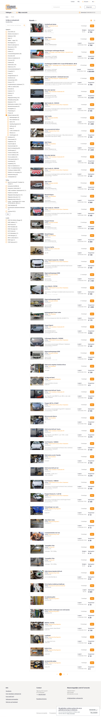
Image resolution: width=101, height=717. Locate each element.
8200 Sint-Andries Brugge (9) (15, 220)
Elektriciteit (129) (12, 64)
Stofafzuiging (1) (12, 150)
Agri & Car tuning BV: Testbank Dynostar (57, 78)
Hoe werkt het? (10, 696)
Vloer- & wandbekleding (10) (15, 168)
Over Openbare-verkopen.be (13, 694)
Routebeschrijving (41, 699)
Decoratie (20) (11, 56)
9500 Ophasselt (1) (12, 242)
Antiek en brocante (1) (13, 34)
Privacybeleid (52, 713)
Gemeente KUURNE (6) (13, 186)
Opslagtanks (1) (12, 108)
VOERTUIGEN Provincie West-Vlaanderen (58, 104)
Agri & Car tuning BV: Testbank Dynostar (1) (16, 183)
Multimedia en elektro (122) (14, 104)
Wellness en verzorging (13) (15, 172)
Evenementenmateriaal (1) (14, 69)
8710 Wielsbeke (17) (13, 233)
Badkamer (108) (12, 36)
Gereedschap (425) (12, 80)
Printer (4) (10, 113)
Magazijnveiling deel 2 (53, 521)
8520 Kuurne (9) (12, 224)
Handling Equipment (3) (15, 124)
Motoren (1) (12, 132)
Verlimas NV (51, 547)
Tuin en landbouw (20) (13, 154)
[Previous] (57, 674)
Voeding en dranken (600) (14, 170)
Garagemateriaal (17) (13, 75)
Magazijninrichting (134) (13, 97)
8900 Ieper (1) (11, 240)
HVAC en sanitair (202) (13, 86)
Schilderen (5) (11, 137)
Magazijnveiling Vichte (53, 131)
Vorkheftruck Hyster (53, 26)
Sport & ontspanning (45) (14, 148)
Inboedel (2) (11, 89)
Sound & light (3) (12, 143)
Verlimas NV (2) (12, 211)
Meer (8, 214)
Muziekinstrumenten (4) (13, 106)
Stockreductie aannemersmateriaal (56, 585)
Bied (92, 25)
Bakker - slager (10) (12, 40)
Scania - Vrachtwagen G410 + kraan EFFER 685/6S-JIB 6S (62, 65)
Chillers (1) (10, 51)
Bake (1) (10, 38)
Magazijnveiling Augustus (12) (15, 195)
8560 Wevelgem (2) (12, 229)
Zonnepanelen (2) (12, 176)
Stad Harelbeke (52, 39)
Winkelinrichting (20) (13, 174)
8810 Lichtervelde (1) (13, 237)
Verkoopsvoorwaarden (12, 699)
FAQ (78, 1)
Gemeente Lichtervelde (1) (14, 188)
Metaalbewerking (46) (13, 99)
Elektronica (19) (11, 67)
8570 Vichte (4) (11, 231)
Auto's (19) (12, 121)
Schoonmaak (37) (12, 139)
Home (7, 16)
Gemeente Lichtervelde (54, 248)
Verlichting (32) (11, 161)
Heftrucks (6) (13, 126)
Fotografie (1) (11, 71)
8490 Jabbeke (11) (12, 222)
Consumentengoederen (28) (14, 53)
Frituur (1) (10, 73)
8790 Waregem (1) (12, 235)
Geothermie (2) (11, 78)
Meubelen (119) (12, 102)
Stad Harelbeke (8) (12, 205)
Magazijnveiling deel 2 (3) (14, 197)
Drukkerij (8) (11, 62)
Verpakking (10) (12, 163)
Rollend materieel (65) (13, 115)
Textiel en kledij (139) (13, 152)
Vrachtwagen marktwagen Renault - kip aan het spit (60, 52)
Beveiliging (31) (12, 42)
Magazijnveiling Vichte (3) (14, 199)
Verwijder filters (9, 21)
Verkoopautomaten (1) (13, 159)
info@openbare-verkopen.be (75, 698)
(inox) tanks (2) (11, 31)
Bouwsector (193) (12, 47)
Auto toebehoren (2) (14, 119)
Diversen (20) (11, 60)
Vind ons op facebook (12, 702)
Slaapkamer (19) (12, 141)
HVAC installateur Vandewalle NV (56, 91)
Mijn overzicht (22, 12)
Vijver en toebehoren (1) (13, 165)
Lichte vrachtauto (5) (14, 130)
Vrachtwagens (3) (14, 135)
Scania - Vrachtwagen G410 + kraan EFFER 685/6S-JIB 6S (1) (16, 202)
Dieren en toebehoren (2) (14, 58)
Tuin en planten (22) (12, 157)
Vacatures (8, 691)
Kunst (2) (10, 95)
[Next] (67, 674)
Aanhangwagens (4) (14, 117)
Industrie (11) (11, 91)
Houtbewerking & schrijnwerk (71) (16, 84)
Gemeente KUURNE (53, 117)
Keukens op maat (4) (13, 192)
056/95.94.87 (42, 694)
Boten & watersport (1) (13, 45)
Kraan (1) (12, 128)
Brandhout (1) (11, 49)
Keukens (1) (11, 93)
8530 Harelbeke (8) (12, 226)
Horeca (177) (11, 82)
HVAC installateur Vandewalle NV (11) (17, 190)
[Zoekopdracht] (80, 7)
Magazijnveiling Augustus (54, 379)
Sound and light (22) (13, 146)
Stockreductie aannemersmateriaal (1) (16, 208)
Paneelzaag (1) (11, 110)
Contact (72, 1)
